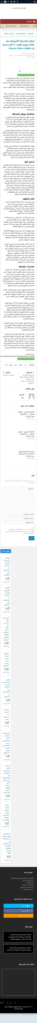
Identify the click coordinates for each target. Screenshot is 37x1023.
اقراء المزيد (7, 581)
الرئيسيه (30, 33)
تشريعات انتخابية (8, 373)
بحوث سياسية (9, 33)
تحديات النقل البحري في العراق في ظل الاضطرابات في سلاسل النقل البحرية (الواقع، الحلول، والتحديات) (6, 779)
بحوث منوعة (7, 756)
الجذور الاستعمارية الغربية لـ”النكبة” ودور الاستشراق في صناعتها (26, 453)
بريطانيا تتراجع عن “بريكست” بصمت (6, 715)
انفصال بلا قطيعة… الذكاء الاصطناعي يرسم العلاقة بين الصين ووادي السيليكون (6, 743)
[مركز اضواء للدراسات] (18, 8)
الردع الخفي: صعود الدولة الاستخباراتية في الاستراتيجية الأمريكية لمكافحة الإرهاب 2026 (7, 844)
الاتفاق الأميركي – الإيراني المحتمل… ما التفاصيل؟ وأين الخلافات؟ (26, 414)
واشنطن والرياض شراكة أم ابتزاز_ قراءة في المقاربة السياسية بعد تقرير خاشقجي (27, 378)
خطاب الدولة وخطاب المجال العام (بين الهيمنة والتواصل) (6, 812)
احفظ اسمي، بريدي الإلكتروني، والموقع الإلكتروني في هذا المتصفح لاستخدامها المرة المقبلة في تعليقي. (20, 531)
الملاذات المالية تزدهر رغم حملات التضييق (6, 659)
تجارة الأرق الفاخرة (31, 25)
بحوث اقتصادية (6, 643)
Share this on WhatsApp (27, 75)
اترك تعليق (11, 55)
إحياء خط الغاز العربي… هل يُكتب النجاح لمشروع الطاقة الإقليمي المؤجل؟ (6, 629)
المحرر (21, 395)
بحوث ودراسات (21, 33)
